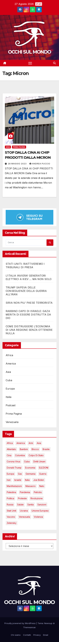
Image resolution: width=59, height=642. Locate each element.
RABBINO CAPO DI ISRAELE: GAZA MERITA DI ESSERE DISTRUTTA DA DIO (28, 314)
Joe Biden (38, 480)
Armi (31, 443)
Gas (20, 473)
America (11, 363)
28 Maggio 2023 (17, 163)
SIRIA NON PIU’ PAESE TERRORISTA (29, 302)
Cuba (9, 380)
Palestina (11, 492)
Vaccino (11, 516)
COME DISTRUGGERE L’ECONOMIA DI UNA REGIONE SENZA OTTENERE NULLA (29, 330)
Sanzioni (41, 504)
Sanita (30, 504)
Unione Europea (40, 510)
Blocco (35, 449)
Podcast (10, 405)
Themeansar (29, 627)
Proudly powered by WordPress (20, 623)
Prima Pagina (19, 147)
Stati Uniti (11, 510)
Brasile (46, 449)
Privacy (37, 635)
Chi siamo (16, 635)
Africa (9, 355)
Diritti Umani (39, 461)
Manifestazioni (14, 486)
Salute (20, 504)
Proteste (22, 498)
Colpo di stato (36, 455)
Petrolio (38, 492)
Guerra (42, 473)
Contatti (27, 635)
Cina (9, 455)
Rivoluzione (37, 498)
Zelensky (11, 523)
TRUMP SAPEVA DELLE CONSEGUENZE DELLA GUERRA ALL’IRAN (26, 291)
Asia (8, 147)
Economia (30, 467)
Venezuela (12, 422)
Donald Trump (14, 467)
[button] (54, 63)
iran (9, 480)
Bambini (24, 449)
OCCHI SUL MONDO (29, 52)
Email (45, 635)
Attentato (11, 449)
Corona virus (13, 461)
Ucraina (24, 510)
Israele (17, 480)
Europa (10, 388)
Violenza (38, 516)
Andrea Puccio (41, 163)
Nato (41, 486)
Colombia (20, 455)
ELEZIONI (43, 467)
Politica (10, 498)
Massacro (30, 486)
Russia (10, 504)
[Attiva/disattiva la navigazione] (30, 63)
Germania (30, 473)
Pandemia (25, 492)
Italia (8, 397)
